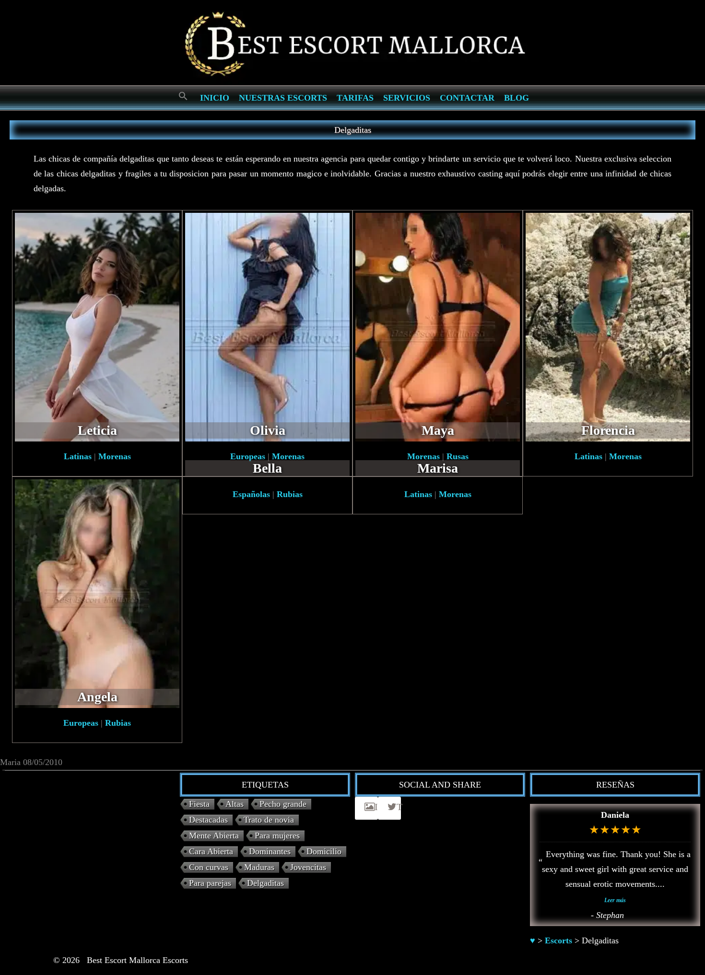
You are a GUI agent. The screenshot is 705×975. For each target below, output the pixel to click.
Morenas (114, 456)
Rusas (457, 456)
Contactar (467, 98)
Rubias (118, 723)
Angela (97, 696)
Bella (267, 468)
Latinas (78, 456)
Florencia (608, 430)
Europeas (247, 456)
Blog (516, 98)
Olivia (267, 430)
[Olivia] (267, 326)
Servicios (406, 98)
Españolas (251, 494)
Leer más (615, 900)
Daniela (615, 815)
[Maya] (437, 326)
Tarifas (355, 98)
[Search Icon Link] (183, 96)
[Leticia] (97, 326)
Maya (438, 430)
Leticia (97, 430)
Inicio (214, 98)
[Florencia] (608, 326)
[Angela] (97, 593)
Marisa (437, 468)
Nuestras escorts (283, 98)
